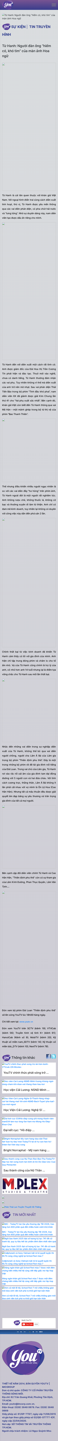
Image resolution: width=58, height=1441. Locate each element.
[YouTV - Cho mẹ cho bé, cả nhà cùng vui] (33, 1331)
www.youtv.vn (26, 1021)
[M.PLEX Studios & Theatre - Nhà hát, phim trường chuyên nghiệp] (24, 1331)
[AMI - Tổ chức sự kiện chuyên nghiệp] (21, 1331)
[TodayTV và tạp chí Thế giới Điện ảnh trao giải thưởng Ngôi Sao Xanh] (30, 1331)
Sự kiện (18, 27)
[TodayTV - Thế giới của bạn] (36, 1331)
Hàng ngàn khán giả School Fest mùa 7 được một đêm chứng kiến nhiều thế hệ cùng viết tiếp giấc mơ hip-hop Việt (27, 1281)
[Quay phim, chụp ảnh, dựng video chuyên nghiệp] (18, 1331)
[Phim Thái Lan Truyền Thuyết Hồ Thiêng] (21, 1206)
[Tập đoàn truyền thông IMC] (40, 1331)
